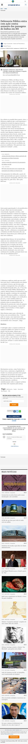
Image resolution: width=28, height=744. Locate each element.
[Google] (14, 444)
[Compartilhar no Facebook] (14, 411)
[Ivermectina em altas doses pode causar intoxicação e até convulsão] (14, 483)
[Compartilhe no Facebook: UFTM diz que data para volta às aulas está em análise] (24, 518)
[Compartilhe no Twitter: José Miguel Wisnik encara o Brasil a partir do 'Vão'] (25, 568)
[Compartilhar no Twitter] (17, 411)
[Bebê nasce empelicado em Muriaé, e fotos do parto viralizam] (14, 584)
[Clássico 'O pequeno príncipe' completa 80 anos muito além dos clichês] (14, 610)
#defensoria (9, 389)
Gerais (5, 8)
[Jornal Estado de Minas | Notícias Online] (14, 5)
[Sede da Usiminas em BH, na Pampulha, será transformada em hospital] (14, 660)
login (22, 419)
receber (14, 404)
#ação (15, 389)
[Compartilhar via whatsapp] (20, 411)
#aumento (20, 389)
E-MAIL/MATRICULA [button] (15, 446)
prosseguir (14, 737)
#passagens (4, 391)
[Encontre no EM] (25, 4)
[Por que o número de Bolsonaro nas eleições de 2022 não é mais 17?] (14, 711)
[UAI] (13, 1)
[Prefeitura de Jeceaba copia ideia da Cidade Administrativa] (14, 533)
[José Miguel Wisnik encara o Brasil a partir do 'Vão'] (14, 559)
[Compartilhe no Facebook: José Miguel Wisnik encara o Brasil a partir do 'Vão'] (24, 568)
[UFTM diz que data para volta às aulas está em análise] (14, 508)
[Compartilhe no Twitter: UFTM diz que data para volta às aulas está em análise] (25, 518)
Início (2, 8)
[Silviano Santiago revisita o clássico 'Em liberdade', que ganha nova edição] (14, 635)
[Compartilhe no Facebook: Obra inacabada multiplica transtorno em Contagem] (24, 695)
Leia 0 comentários (14, 416)
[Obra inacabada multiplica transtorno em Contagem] (14, 686)
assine (14, 421)
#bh (9, 391)
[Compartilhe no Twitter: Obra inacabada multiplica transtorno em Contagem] (25, 695)
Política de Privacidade (8, 734)
